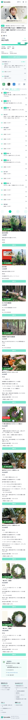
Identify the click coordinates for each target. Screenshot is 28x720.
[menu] (26, 2)
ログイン (19, 1)
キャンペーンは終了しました (14, 57)
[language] (23, 2)
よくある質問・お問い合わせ (7, 706)
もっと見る (23, 61)
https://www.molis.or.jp (12, 672)
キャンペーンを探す (6, 689)
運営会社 (17, 693)
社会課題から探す (5, 685)
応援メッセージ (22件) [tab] (14, 89)
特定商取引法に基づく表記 (21, 698)
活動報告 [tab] (7, 89)
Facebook (4, 712)
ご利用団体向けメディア (6, 708)
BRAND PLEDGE (19, 705)
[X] (9, 84)
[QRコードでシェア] (24, 84)
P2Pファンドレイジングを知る (21, 688)
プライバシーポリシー (20, 695)
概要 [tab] (3, 89)
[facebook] (14, 84)
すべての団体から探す (6, 687)
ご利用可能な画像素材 (20, 691)
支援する (14, 245)
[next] (25, 211)
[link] (19, 84)
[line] (3, 84)
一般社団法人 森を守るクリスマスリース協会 (14, 25)
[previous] (2, 211)
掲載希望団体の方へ (20, 685)
